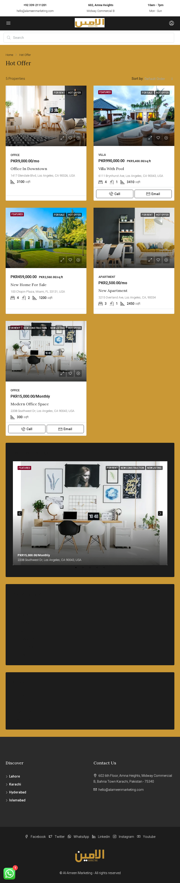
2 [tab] (85, 569)
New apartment (113, 290)
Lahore (22, 695)
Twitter (59, 837)
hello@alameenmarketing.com (35, 11)
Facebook (38, 837)
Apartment (32, 639)
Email (155, 194)
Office (28, 615)
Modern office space (30, 404)
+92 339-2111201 (35, 5)
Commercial (26, 607)
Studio (28, 647)
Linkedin (104, 837)
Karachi (22, 703)
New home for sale (28, 284)
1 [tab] (78, 569)
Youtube (148, 837)
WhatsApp (81, 837)
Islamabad (25, 719)
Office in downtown (29, 168)
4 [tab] (99, 569)
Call (117, 194)
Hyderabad (25, 711)
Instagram (126, 837)
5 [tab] (106, 569)
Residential (25, 631)
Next (160, 513)
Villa (26, 655)
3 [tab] (92, 569)
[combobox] (159, 79)
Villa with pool (111, 168)
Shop (27, 623)
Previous (19, 513)
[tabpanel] (90, 513)
